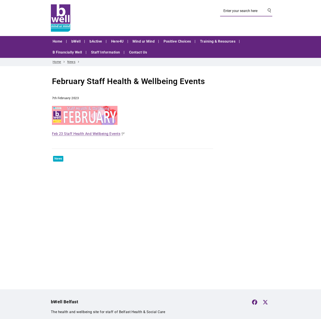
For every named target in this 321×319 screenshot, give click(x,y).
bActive (96, 41)
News (71, 62)
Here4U (117, 41)
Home (57, 41)
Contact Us (138, 52)
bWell (76, 41)
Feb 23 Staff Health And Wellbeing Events (86, 134)
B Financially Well (67, 52)
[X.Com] (265, 302)
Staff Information (105, 52)
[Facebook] (254, 302)
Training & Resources (218, 41)
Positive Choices (177, 41)
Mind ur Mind (144, 41)
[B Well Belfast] (83, 18)
